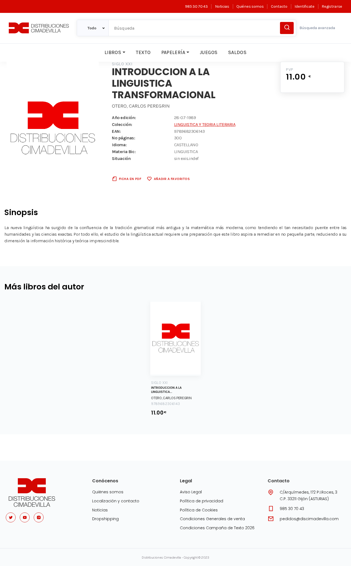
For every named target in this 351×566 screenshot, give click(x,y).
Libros (112, 52)
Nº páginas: (123, 137)
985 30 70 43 (196, 6)
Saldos (237, 52)
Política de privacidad (201, 501)
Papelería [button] (173, 52)
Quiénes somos (250, 6)
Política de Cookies (199, 510)
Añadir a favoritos (172, 179)
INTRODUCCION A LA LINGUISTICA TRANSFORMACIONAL (167, 390)
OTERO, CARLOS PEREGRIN (141, 106)
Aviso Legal (191, 492)
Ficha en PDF (130, 179)
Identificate (304, 6)
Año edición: (124, 117)
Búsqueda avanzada (317, 28)
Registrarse (332, 6)
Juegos (208, 52)
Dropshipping (105, 519)
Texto (143, 52)
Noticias (222, 6)
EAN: (116, 131)
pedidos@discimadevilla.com (309, 519)
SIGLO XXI (122, 63)
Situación (121, 158)
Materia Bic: (123, 151)
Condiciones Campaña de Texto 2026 (217, 528)
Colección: (122, 124)
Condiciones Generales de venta (212, 519)
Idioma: (119, 144)
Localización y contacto (115, 501)
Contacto (279, 6)
